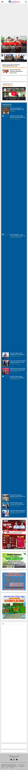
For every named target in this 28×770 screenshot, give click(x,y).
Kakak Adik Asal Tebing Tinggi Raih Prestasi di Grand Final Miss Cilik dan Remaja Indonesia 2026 (17, 369)
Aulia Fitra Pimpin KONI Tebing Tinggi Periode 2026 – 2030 (17, 361)
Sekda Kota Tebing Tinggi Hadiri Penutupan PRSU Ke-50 (17, 116)
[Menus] (2, 2)
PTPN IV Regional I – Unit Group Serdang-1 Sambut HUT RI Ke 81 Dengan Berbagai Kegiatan (18, 235)
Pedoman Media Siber (12, 766)
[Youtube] (17, 760)
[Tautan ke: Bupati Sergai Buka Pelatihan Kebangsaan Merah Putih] (5, 71)
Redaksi (3, 766)
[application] (14, 93)
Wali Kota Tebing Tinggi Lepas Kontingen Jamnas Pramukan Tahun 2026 (18, 511)
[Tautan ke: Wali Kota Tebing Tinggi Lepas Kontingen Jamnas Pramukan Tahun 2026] (5, 513)
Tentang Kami (21, 765)
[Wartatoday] (14, 1)
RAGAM (5, 43)
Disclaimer (21, 766)
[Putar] (4, 99)
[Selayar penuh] (23, 99)
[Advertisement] (14, 20)
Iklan (6, 767)
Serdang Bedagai (12, 43)
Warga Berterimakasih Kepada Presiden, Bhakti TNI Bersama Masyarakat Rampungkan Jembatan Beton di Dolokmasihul (17, 495)
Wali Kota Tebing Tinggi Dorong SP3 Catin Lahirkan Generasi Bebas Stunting (17, 503)
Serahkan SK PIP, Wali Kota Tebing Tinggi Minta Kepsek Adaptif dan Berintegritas (7, 59)
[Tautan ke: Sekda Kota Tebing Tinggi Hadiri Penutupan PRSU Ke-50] (5, 174)
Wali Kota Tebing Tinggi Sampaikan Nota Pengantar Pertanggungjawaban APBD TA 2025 (17, 353)
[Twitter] (14, 760)
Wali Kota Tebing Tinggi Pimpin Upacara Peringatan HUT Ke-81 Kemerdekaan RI (17, 377)
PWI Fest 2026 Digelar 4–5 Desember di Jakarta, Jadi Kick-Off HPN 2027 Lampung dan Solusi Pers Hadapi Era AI (17, 108)
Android (11, 767)
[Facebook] (11, 760)
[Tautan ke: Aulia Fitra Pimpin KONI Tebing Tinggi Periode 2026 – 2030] (5, 363)
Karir (2, 767)
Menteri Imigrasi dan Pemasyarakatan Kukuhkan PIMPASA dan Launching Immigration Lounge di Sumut (20, 59)
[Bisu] (21, 99)
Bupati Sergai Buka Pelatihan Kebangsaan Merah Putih (11, 47)
